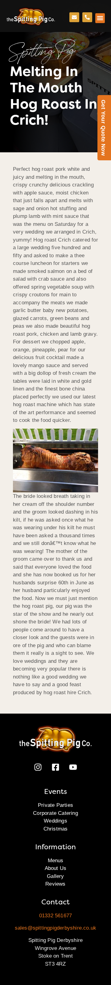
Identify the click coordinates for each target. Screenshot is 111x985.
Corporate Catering (55, 813)
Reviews (55, 884)
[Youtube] (73, 767)
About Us (56, 868)
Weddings (55, 821)
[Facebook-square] (55, 767)
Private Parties (55, 805)
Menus (56, 860)
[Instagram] (38, 767)
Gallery (55, 876)
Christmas (55, 829)
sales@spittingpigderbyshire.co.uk (56, 928)
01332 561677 (55, 916)
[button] (100, 18)
